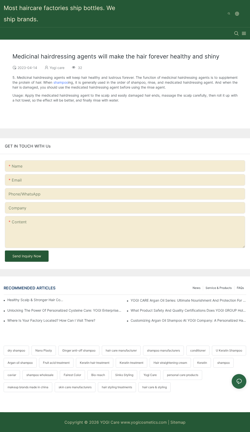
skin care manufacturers (75, 387)
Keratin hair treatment (94, 362)
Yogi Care (150, 375)
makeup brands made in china (28, 387)
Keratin (202, 362)
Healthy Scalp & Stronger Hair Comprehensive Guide (35, 300)
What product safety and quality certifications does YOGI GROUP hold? (188, 310)
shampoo (60, 82)
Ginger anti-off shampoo (78, 350)
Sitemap (178, 422)
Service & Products (219, 288)
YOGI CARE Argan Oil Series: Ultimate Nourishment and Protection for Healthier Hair (188, 300)
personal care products (182, 375)
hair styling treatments (117, 387)
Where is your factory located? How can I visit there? (51, 320)
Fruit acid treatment (56, 362)
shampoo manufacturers (163, 350)
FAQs (240, 288)
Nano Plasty (43, 350)
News (196, 288)
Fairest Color (72, 375)
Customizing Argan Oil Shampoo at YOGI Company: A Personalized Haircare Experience (188, 320)
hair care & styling (154, 387)
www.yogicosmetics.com (144, 422)
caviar (12, 375)
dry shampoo (16, 350)
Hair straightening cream (170, 362)
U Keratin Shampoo (229, 350)
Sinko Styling (124, 375)
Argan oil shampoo (20, 362)
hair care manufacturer (121, 350)
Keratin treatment (131, 362)
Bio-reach (98, 375)
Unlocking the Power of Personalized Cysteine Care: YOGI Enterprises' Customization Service (65, 310)
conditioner (198, 350)
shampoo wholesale (39, 375)
